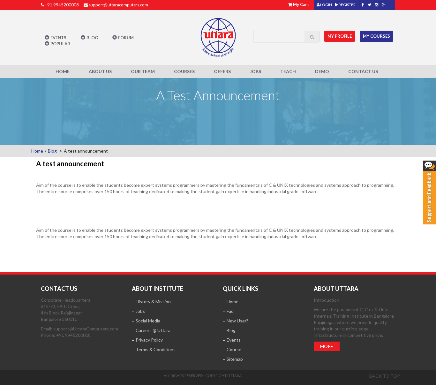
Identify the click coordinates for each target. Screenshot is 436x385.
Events (58, 37)
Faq (230, 311)
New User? (237, 320)
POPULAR (60, 43)
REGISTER (347, 4)
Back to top (384, 376)
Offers (222, 71)
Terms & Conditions (156, 349)
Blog (92, 37)
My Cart (301, 4)
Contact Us (363, 71)
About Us (100, 71)
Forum (126, 37)
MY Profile (339, 36)
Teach (288, 71)
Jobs (255, 71)
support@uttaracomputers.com (118, 4)
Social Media (148, 320)
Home (63, 71)
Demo (322, 71)
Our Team (143, 71)
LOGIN (325, 4)
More (326, 346)
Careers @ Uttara (153, 330)
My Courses (376, 36)
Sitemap (235, 359)
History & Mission (153, 301)
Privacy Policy (149, 340)
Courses (184, 71)
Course (234, 349)
